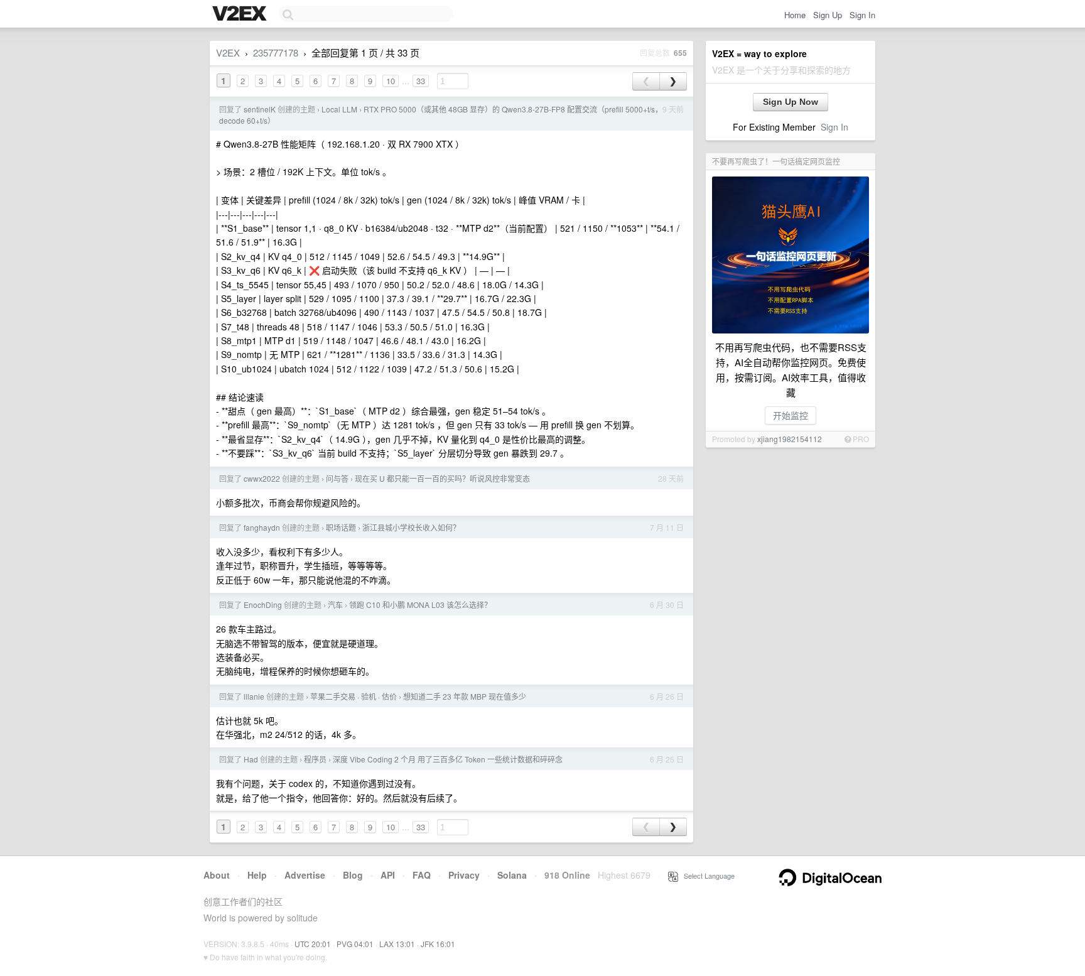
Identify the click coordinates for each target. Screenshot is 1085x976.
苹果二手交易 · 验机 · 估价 (353, 696)
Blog (353, 875)
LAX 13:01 (397, 943)
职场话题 (341, 527)
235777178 (275, 52)
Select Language (706, 875)
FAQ (422, 875)
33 (420, 81)
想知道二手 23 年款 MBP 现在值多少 (464, 696)
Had (251, 759)
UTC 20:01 (312, 943)
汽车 (335, 604)
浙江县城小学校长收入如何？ (411, 527)
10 (390, 81)
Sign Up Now (790, 102)
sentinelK (260, 109)
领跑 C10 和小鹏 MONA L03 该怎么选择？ (420, 604)
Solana (512, 875)
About (216, 875)
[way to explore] (241, 14)
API (388, 875)
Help (257, 875)
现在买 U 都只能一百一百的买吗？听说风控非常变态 (442, 478)
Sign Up (827, 15)
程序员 (315, 759)
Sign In (862, 15)
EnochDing (263, 604)
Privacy (464, 875)
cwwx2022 (262, 478)
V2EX (228, 52)
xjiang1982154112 (789, 438)
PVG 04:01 (355, 943)
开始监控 (790, 415)
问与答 (337, 478)
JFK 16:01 (438, 943)
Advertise (304, 875)
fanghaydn (262, 527)
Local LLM (339, 109)
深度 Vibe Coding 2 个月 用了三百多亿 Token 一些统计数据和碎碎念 (448, 759)
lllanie (254, 696)
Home (795, 15)
